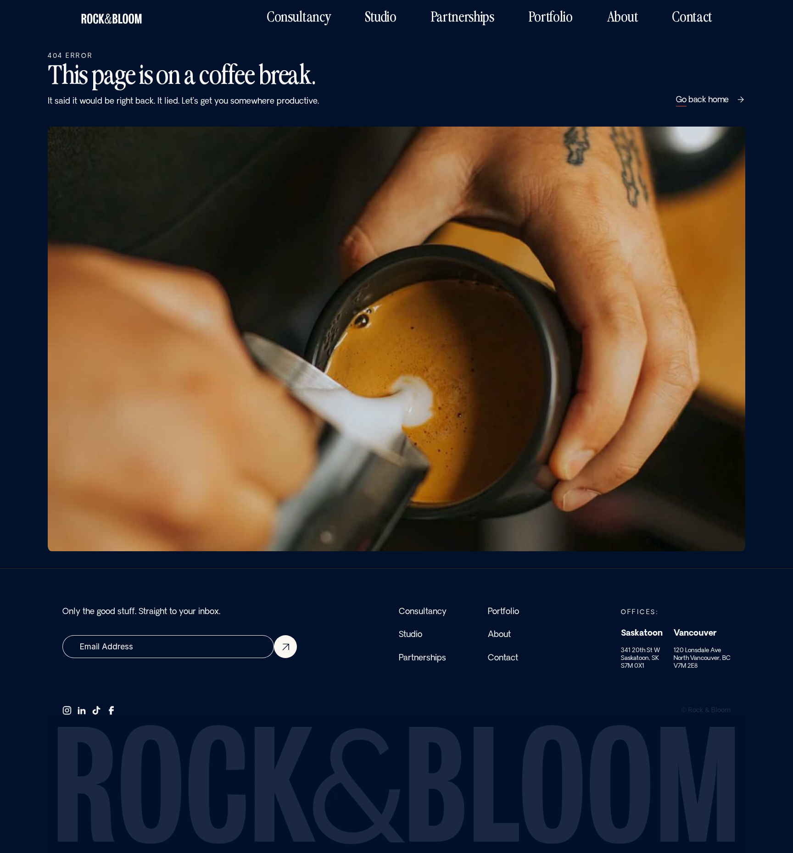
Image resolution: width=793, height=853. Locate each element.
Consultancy (423, 610)
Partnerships (422, 656)
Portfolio (503, 610)
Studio (410, 633)
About (499, 633)
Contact (503, 656)
